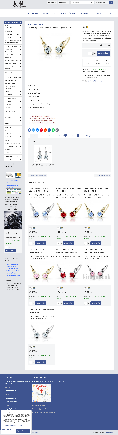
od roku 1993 (20, 7)
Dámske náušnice (8, 27)
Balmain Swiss (10, 98)
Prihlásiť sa (52, 2)
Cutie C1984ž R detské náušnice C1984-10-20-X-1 (41, 251)
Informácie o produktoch (43, 13)
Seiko (7, 124)
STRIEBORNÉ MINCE (12, 156)
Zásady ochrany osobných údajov (12, 425)
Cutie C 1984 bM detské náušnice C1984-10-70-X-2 (39, 189)
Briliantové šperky (10, 68)
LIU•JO (7, 140)
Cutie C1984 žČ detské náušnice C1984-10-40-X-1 (68, 189)
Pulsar (7, 150)
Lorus (7, 153)
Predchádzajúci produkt (38, 175)
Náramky (8, 37)
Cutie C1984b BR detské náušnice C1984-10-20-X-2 (94, 251)
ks (33, 243)
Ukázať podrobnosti (8, 429)
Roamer (8, 117)
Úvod (28, 13)
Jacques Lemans (11, 146)
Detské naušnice (11, 22)
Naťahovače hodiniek (10, 87)
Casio (7, 114)
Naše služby (97, 13)
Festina (8, 127)
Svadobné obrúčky (9, 50)
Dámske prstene (11, 60)
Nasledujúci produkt (101, 175)
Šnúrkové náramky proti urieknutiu (13, 42)
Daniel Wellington (12, 143)
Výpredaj (8, 159)
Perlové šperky (11, 63)
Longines (8, 95)
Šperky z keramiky (9, 73)
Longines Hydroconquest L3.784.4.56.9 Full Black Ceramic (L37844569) (12, 199)
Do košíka (104, 53)
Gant (7, 121)
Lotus (7, 130)
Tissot (7, 108)
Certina (8, 101)
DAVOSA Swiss (10, 111)
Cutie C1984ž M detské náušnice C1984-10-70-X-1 (96, 189)
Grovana (8, 137)
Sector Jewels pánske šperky (11, 82)
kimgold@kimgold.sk (11, 409)
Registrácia (64, 2)
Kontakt (108, 13)
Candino (8, 104)
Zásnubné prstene (9, 56)
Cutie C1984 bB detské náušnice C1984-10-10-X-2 (41, 311)
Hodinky (8, 92)
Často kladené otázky (67, 13)
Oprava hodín (84, 13)
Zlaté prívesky (11, 46)
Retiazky (8, 31)
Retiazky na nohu (12, 34)
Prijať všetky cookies (23, 431)
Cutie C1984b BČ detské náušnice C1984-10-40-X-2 (66, 251)
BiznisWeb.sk (109, 433)
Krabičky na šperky (13, 77)
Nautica (8, 133)
